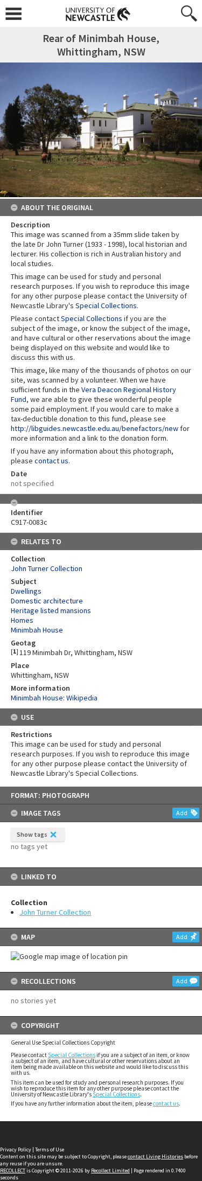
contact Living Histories (155, 1156)
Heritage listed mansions (51, 610)
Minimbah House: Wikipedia (54, 698)
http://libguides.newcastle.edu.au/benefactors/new (94, 428)
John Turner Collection (55, 912)
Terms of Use (49, 1149)
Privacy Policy (15, 1149)
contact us (166, 1103)
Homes (22, 620)
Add (181, 813)
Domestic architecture (47, 601)
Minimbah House (37, 630)
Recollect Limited (110, 1170)
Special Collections (71, 1055)
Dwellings (26, 591)
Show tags (32, 834)
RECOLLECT (12, 1170)
